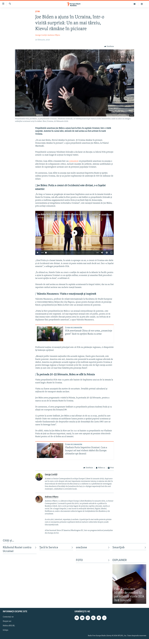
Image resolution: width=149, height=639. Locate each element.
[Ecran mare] (111, 252)
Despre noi (7, 621)
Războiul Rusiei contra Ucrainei (17, 549)
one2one (81, 547)
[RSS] (93, 618)
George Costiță (41, 35)
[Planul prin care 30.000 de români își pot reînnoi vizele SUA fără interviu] (129, 584)
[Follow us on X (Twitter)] (104, 618)
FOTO (79, 560)
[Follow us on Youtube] (82, 618)
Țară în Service (48, 547)
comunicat (73, 161)
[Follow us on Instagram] (88, 618)
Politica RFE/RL (9, 626)
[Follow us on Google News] (99, 618)
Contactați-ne (8, 617)
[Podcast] (141, 4)
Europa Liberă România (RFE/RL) (53, 218)
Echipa (5, 630)
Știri (37, 12)
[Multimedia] (134, 4)
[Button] (109, 46)
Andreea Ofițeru (53, 35)
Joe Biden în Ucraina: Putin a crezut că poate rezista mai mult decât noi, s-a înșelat (75, 214)
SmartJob (118, 547)
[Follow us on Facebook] (76, 618)
